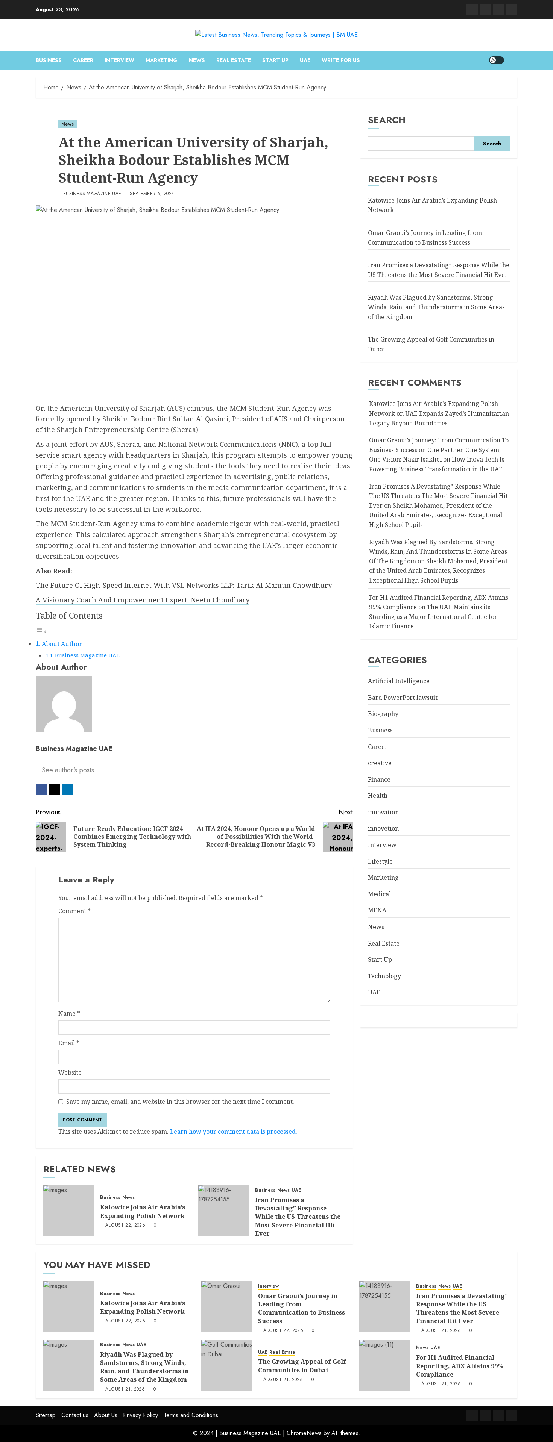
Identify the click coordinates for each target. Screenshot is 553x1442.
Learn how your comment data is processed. (233, 1131)
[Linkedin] (472, 9)
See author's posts (68, 770)
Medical (379, 894)
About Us (105, 1415)
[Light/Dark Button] (496, 60)
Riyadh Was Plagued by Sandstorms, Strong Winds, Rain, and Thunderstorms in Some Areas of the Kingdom (436, 307)
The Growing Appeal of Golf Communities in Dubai (302, 1365)
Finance (379, 779)
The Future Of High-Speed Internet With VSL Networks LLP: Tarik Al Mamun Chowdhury (184, 585)
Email (68, 1043)
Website (70, 1072)
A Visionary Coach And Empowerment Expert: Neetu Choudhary (142, 599)
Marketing (162, 60)
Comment (74, 911)
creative (380, 763)
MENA (377, 910)
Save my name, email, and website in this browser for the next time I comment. (180, 1101)
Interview (119, 60)
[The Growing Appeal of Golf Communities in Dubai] (226, 1365)
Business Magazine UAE (92, 194)
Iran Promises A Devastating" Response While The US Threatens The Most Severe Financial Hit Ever (438, 496)
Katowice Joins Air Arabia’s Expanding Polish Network (142, 1211)
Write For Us (341, 60)
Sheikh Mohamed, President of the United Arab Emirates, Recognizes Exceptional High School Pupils (435, 515)
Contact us (74, 1415)
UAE (305, 60)
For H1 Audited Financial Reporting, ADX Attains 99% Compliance (459, 1365)
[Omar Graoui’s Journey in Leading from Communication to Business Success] (226, 1306)
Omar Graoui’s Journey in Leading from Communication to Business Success (301, 1308)
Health (377, 795)
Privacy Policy (140, 1415)
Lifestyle (380, 861)
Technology (384, 976)
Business (49, 60)
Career (83, 60)
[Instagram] (498, 9)
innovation (383, 812)
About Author (62, 644)
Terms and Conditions (191, 1415)
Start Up (275, 60)
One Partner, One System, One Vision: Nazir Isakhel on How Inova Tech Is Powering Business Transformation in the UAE (436, 459)
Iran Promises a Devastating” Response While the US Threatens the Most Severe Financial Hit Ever (297, 1217)
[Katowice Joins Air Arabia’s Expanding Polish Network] (68, 1210)
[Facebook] (511, 9)
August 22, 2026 (125, 1226)
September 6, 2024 (152, 194)
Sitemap (46, 1415)
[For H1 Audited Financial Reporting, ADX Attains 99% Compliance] (384, 1365)
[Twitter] (485, 9)
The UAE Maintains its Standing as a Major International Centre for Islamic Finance (433, 616)
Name (69, 1013)
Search (387, 119)
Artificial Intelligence (399, 681)
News (197, 60)
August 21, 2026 (441, 1331)
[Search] (512, 60)
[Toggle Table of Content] (41, 631)
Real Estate (233, 60)
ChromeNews (304, 1433)
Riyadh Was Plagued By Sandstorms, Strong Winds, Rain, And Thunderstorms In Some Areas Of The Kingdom (438, 551)
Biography (383, 714)
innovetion (383, 828)
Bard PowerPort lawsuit (403, 697)
